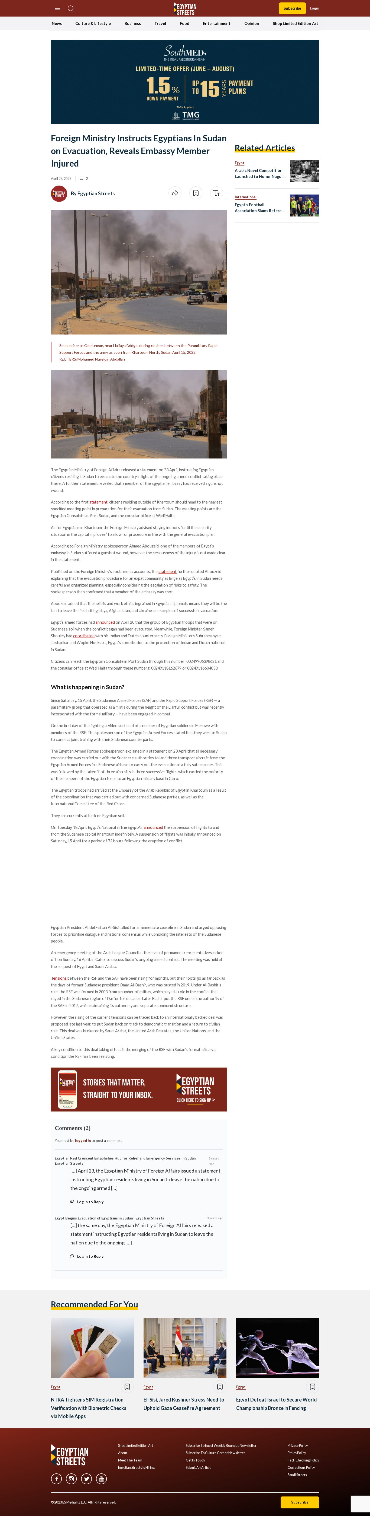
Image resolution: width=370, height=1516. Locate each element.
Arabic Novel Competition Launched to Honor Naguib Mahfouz (260, 173)
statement (98, 502)
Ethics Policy (297, 1453)
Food (184, 23)
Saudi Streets (297, 1475)
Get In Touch (195, 1460)
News (57, 23)
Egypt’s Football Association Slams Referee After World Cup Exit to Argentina (259, 208)
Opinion (251, 23)
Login (314, 8)
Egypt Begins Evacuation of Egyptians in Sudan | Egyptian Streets (109, 1218)
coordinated (84, 635)
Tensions (59, 978)
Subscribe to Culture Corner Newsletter (215, 1453)
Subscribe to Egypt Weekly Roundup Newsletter (221, 1446)
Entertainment (217, 23)
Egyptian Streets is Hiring (136, 1468)
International (246, 197)
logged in (83, 1140)
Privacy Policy (298, 1446)
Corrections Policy (301, 1468)
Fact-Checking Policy (303, 1460)
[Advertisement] (92, 883)
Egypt (239, 163)
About (122, 1453)
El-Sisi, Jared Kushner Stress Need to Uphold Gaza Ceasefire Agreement (184, 1404)
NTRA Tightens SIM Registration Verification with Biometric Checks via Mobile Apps (88, 1408)
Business (133, 23)
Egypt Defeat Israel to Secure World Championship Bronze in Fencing (276, 1404)
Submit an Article (198, 1468)
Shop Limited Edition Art (295, 23)
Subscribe (292, 8)
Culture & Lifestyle (93, 23)
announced (105, 622)
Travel (160, 23)
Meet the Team (130, 1460)
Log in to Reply (90, 1201)
